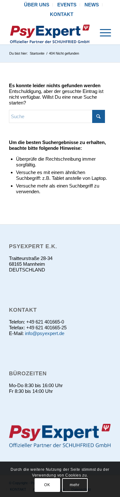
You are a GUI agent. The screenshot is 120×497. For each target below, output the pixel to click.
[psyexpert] (50, 31)
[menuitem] (37, 4)
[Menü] (102, 31)
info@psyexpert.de (44, 333)
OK (47, 485)
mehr (74, 485)
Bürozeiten (28, 373)
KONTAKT (61, 14)
